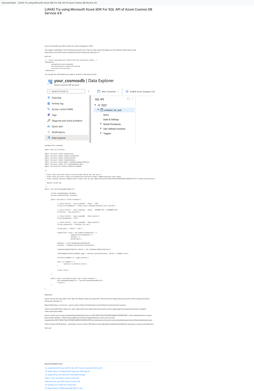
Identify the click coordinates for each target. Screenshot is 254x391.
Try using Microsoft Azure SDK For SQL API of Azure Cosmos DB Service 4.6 (73, 368)
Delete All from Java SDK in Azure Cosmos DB (62, 381)
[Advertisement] (206, 92)
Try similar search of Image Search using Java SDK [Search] (67, 371)
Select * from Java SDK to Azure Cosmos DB (62, 378)
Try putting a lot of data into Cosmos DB (60, 385)
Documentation (9, 3)
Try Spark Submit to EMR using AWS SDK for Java (64, 388)
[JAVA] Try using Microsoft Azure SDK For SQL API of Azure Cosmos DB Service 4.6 (57, 3)
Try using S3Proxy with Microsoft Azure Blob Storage (65, 375)
